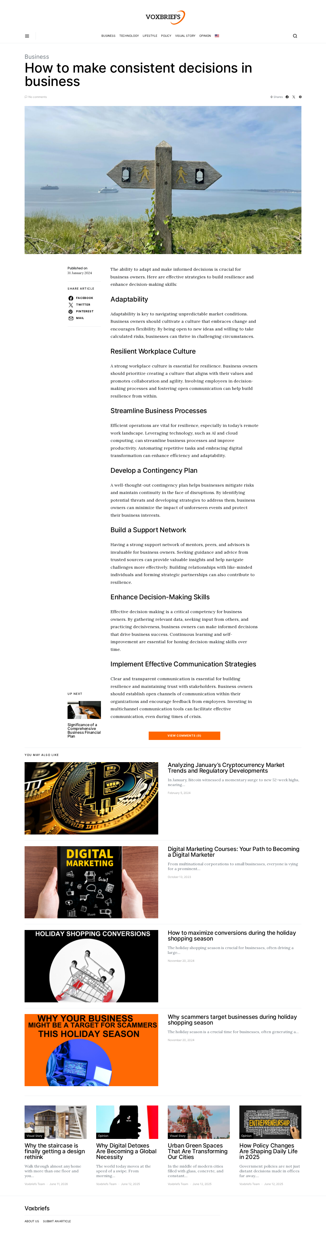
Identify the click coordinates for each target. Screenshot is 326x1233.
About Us (32, 1221)
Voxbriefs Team (35, 1184)
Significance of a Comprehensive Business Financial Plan (84, 730)
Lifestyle (150, 35)
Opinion (205, 35)
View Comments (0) (184, 735)
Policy (166, 35)
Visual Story (185, 35)
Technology (129, 35)
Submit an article (57, 1221)
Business (108, 35)
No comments (37, 97)
